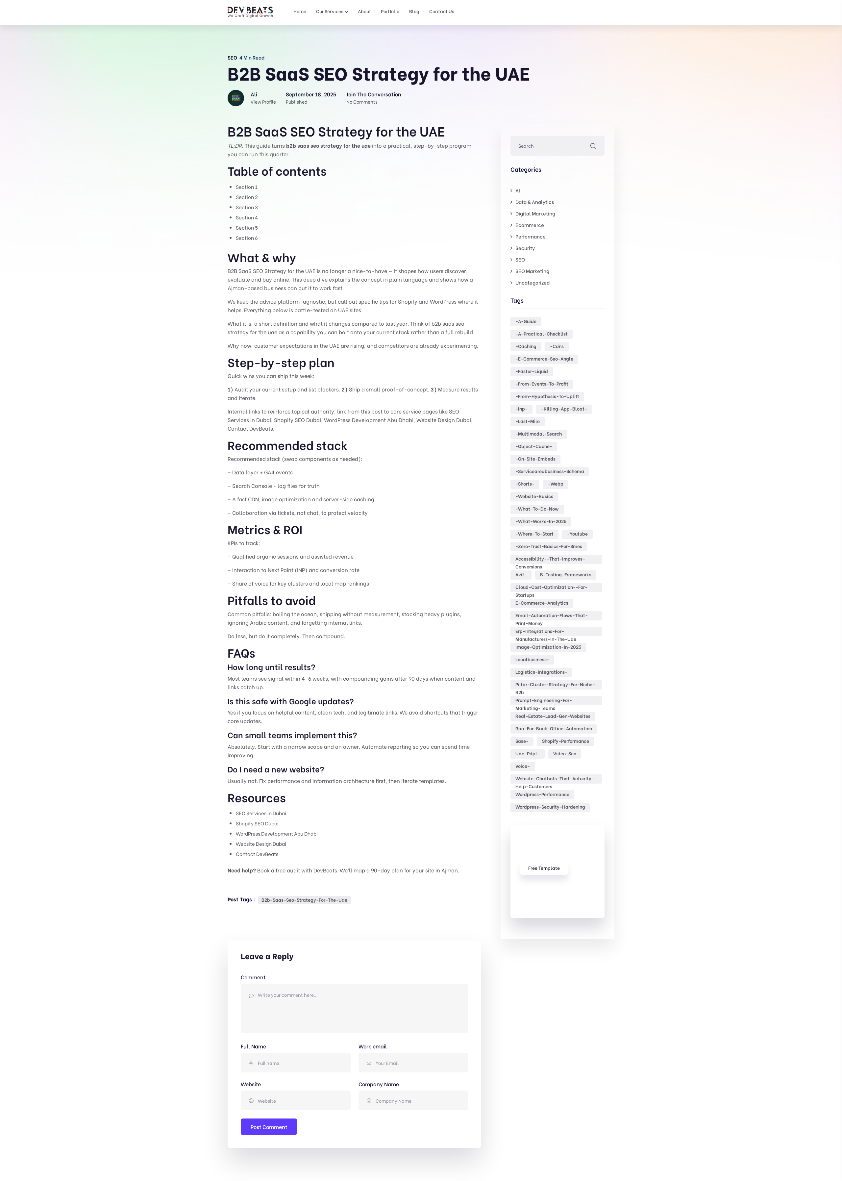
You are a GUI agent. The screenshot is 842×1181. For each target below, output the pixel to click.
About (364, 11)
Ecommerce (529, 224)
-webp (555, 483)
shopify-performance (565, 740)
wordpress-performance (542, 794)
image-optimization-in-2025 (548, 646)
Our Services (329, 11)
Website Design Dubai (443, 419)
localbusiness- (532, 659)
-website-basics (534, 495)
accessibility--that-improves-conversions (550, 559)
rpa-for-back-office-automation (553, 728)
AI (517, 190)
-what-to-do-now (537, 508)
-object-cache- (533, 445)
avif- (521, 574)
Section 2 (247, 196)
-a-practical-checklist (541, 333)
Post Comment (269, 1126)
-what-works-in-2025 (540, 520)
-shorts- (524, 483)
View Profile (263, 101)
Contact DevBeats (250, 428)
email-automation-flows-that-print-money (551, 616)
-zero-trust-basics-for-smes (548, 545)
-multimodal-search (538, 433)
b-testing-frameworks (565, 574)
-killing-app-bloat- (564, 408)
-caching (525, 345)
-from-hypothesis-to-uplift (547, 395)
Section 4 (247, 217)
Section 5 (247, 227)
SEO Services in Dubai (261, 813)
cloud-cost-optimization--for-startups (551, 587)
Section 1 (246, 186)
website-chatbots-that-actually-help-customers (554, 779)
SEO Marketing (532, 270)
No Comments (362, 101)
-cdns (557, 345)
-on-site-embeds (535, 458)
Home (299, 11)
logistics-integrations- (541, 671)
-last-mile (527, 420)
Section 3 (247, 207)
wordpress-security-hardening (550, 806)
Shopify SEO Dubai (297, 419)
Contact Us (441, 11)
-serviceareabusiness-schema (549, 470)
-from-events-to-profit (541, 383)
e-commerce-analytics (541, 602)
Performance (530, 236)
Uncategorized (532, 282)
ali (254, 94)
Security (525, 247)
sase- (522, 740)
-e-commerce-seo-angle (544, 358)
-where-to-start (534, 533)
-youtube (577, 533)
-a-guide (525, 320)
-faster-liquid (531, 370)
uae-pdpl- (527, 753)
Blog (414, 11)
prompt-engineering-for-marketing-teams (543, 700)
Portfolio (390, 11)
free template (544, 867)
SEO (232, 57)
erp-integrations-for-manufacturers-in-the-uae (545, 631)
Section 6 (247, 237)
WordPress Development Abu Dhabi (368, 419)
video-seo (564, 753)
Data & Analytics (534, 201)
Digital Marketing (535, 213)
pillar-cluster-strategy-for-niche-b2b (555, 685)
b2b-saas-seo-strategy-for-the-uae (304, 899)
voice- (522, 765)
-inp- (521, 408)
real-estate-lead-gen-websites (552, 715)
